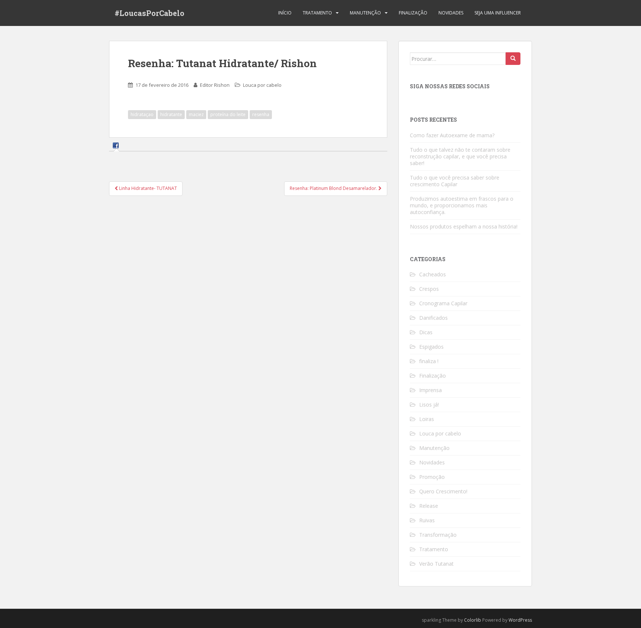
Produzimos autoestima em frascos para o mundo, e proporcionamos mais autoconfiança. (461, 205)
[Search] (513, 58)
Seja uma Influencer (497, 13)
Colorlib (472, 620)
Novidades (450, 13)
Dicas (426, 332)
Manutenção (365, 13)
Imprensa (430, 390)
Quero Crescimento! (443, 491)
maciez (196, 114)
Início (285, 13)
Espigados (431, 346)
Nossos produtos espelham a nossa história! (463, 226)
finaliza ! (428, 361)
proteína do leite (228, 114)
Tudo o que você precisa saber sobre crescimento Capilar (454, 181)
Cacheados (432, 274)
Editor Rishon (215, 85)
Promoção (432, 476)
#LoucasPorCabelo (149, 13)
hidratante (171, 114)
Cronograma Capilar (443, 303)
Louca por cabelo (262, 85)
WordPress (520, 620)
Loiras (426, 418)
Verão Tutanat (436, 563)
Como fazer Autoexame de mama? (452, 135)
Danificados (433, 317)
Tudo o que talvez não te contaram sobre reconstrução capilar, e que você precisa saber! (460, 156)
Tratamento (317, 13)
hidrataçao (142, 114)
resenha (260, 114)
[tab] (116, 145)
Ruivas (427, 520)
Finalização (413, 13)
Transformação (438, 534)
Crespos (429, 288)
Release (428, 505)
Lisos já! (429, 404)
